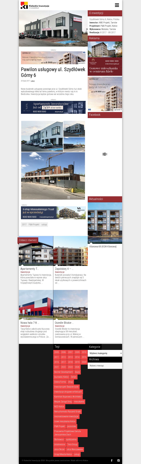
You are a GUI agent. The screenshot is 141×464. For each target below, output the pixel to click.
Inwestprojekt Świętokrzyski (66, 386)
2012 (63, 357)
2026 (77, 367)
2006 (63, 352)
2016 (56, 362)
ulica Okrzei (59, 449)
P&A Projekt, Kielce (109, 26)
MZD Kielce (59, 406)
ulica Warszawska (75, 449)
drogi (70, 382)
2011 (56, 357)
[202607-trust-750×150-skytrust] (53, 113)
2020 (84, 362)
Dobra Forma (60, 382)
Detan (73, 377)
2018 (70, 362)
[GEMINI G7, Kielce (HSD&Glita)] (53, 63)
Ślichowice (59, 439)
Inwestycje (25, 272)
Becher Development (63, 372)
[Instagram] (118, 460)
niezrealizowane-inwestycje (66, 416)
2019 (77, 362)
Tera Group (72, 444)
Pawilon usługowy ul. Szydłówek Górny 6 (53, 72)
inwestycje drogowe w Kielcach (68, 391)
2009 (77, 352)
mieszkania (79, 401)
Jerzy (33, 81)
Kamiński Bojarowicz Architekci (68, 396)
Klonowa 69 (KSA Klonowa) (103, 246)
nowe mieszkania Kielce (64, 421)
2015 (84, 357)
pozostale (71, 426)
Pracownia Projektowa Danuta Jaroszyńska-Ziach (67, 433)
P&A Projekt (34, 224)
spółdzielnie (71, 439)
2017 (24, 224)
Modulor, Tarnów (108, 29)
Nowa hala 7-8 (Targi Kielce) (36, 322)
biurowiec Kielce (61, 377)
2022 (63, 367)
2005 (56, 352)
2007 (70, 352)
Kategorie (94, 347)
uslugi (44, 224)
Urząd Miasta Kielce (63, 454)
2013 (70, 357)
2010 (84, 352)
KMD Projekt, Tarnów (108, 22)
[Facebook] (111, 460)
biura (77, 372)
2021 (56, 367)
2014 (77, 357)
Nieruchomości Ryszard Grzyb (67, 411)
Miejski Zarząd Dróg (63, 401)
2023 (70, 367)
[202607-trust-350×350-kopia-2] (105, 75)
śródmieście (59, 444)
